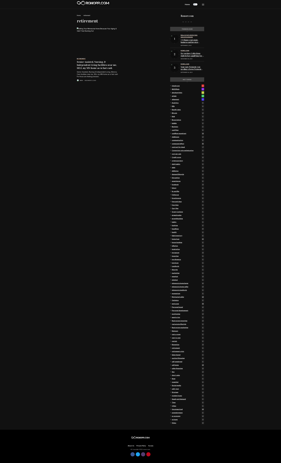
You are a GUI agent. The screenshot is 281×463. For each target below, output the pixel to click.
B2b (187, 106)
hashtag (187, 225)
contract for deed (187, 147)
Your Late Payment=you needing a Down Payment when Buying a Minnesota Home (191, 70)
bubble (187, 123)
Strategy (187, 392)
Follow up (187, 195)
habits (187, 222)
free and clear (187, 201)
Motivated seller (188, 297)
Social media (187, 385)
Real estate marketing (187, 327)
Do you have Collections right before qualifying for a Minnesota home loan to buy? (192, 57)
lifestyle (187, 270)
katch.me (187, 263)
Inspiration (187, 249)
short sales (187, 375)
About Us (131, 446)
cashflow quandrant (188, 133)
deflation (187, 171)
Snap (187, 379)
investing (187, 256)
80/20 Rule (187, 89)
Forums (150, 446)
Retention (187, 344)
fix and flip (187, 191)
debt (187, 167)
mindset (187, 280)
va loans (187, 419)
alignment (187, 99)
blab (187, 116)
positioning (187, 314)
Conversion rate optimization (187, 150)
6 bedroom (187, 86)
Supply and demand (187, 399)
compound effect (188, 144)
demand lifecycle (187, 174)
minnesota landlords (187, 290)
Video (187, 423)
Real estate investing (187, 321)
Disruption (187, 178)
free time (187, 205)
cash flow (187, 130)
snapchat (187, 382)
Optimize (187, 300)
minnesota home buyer (187, 283)
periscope (188, 304)
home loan (188, 239)
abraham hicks (187, 92)
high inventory (187, 235)
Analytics (187, 103)
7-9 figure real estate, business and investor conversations (189, 42)
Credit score (187, 157)
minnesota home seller (187, 287)
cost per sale (187, 154)
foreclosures (187, 198)
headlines (187, 229)
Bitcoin (187, 113)
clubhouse (187, 137)
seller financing (187, 368)
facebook (187, 184)
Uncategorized (188, 409)
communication (187, 140)
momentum (187, 293)
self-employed (187, 361)
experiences (187, 181)
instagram (187, 253)
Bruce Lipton (187, 120)
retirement (86, 15)
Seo (187, 372)
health (187, 232)
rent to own (187, 338)
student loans (187, 396)
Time (187, 402)
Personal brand (187, 307)
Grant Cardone (187, 212)
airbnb (187, 96)
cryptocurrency (187, 161)
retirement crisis (187, 351)
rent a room (187, 334)
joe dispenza (187, 259)
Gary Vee (187, 208)
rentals (187, 341)
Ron (81, 80)
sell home (188, 365)
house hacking (187, 242)
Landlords (187, 266)
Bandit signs (187, 110)
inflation (187, 246)
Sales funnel (187, 355)
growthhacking (187, 218)
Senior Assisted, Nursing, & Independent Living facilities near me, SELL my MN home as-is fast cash (97, 65)
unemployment (187, 413)
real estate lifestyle (187, 324)
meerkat (187, 276)
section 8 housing (187, 358)
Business (187, 127)
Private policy (141, 446)
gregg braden (187, 215)
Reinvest (187, 331)
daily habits (187, 164)
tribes (187, 406)
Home (79, 15)
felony (187, 188)
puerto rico (187, 317)
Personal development (187, 310)
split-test (187, 389)
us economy (187, 416)
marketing (187, 273)
